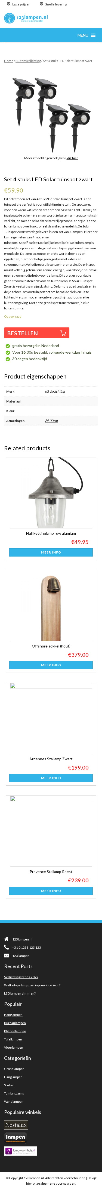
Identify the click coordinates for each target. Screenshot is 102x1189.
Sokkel (9, 1085)
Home (8, 61)
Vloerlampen (13, 1047)
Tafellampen (13, 1039)
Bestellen (22, 333)
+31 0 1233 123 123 (26, 947)
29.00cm (51, 421)
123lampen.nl (22, 939)
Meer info (51, 552)
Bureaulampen (15, 1023)
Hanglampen (13, 1015)
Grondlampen (14, 1069)
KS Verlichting (55, 391)
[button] (83, 35)
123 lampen (20, 956)
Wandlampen (13, 1101)
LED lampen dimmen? (20, 993)
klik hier (72, 158)
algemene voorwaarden (58, 1183)
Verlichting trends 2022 (21, 977)
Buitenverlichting (28, 61)
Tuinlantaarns (14, 1093)
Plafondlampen (15, 1031)
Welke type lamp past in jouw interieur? (32, 985)
